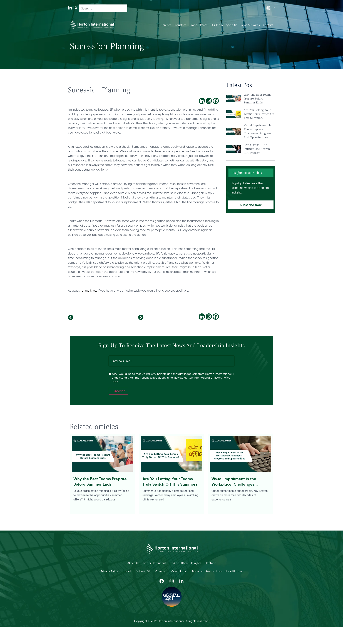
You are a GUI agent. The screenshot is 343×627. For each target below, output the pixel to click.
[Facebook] (216, 101)
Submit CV (143, 571)
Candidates (179, 571)
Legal (127, 571)
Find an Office (179, 563)
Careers (160, 571)
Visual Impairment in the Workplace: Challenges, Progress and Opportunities (258, 131)
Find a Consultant (154, 563)
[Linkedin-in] (70, 8)
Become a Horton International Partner (217, 571)
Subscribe (118, 391)
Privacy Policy (109, 571)
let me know (89, 290)
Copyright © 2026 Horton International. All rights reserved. (171, 621)
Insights (196, 563)
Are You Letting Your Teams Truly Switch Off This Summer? (259, 114)
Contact (210, 563)
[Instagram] (209, 101)
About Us (133, 563)
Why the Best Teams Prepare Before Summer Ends (257, 99)
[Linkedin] (202, 101)
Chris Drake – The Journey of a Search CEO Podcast (257, 149)
